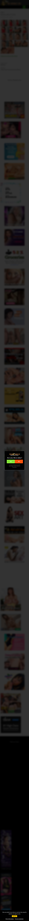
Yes (11, 461)
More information (10, 918)
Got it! (14, 916)
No (19, 461)
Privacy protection (19, 918)
